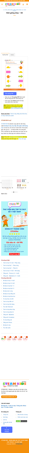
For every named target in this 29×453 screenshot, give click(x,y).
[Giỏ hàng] (27, 4)
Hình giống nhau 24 (18, 9)
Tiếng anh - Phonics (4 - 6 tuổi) (11, 273)
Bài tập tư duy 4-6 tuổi (9, 283)
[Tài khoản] (23, 4)
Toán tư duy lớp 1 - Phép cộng (11, 265)
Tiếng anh (19, 405)
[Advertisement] (14, 35)
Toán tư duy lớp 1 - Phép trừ (10, 268)
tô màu (3, 115)
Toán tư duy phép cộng (9, 309)
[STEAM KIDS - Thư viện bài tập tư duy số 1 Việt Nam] (12, 4)
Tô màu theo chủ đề (8, 299)
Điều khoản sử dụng (23, 414)
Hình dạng (10, 9)
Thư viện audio (7, 327)
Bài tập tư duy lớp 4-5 (8, 288)
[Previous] (1, 186)
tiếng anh (19, 113)
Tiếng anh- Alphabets (8, 314)
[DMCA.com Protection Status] (21, 421)
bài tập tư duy (8, 126)
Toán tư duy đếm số (8, 301)
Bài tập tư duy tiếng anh (9, 293)
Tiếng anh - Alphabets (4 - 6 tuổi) (11, 276)
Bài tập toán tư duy (8, 291)
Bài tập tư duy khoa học (9, 296)
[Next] (28, 186)
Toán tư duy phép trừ (8, 312)
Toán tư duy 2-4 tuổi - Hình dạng (11, 270)
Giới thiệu (5, 417)
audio (12, 115)
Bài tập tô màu (7, 325)
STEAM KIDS (4, 124)
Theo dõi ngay (22, 139)
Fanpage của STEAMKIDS (16, 137)
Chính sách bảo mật (23, 417)
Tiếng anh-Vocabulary (8, 317)
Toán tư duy (13, 113)
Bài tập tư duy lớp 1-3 (8, 286)
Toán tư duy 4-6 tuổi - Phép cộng (11, 263)
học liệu (14, 126)
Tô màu (6, 407)
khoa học (24, 113)
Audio (11, 407)
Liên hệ (5, 419)
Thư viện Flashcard (8, 306)
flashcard (7, 115)
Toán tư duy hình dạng (8, 304)
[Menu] (2, 4)
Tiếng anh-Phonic (7, 322)
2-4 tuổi (5, 9)
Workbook (4, 405)
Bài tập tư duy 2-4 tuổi (9, 280)
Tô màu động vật (7, 320)
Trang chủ (5, 414)
